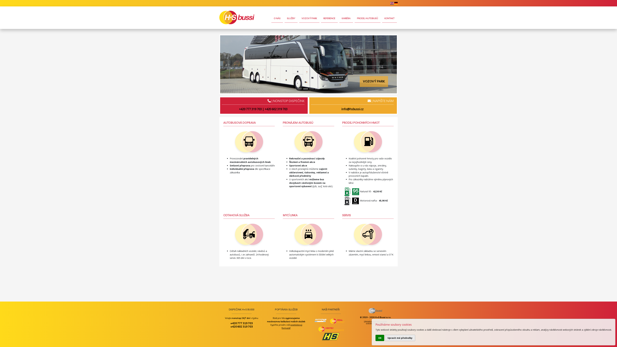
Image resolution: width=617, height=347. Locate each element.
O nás (277, 18)
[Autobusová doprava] (249, 142)
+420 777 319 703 (250, 109)
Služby (291, 18)
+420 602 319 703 (276, 109)
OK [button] (379, 337)
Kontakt (389, 18)
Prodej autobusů (367, 18)
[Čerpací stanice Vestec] (351, 191)
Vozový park (309, 18)
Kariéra (346, 18)
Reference (329, 18)
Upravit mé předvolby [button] (400, 337)
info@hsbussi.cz (352, 109)
